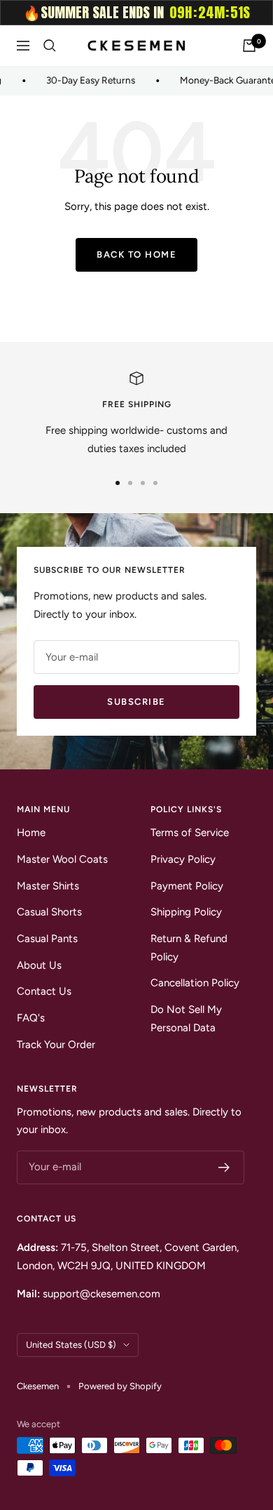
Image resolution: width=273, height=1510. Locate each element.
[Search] (49, 45)
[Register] (224, 1167)
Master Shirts (48, 886)
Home (31, 832)
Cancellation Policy (194, 982)
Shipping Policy (186, 912)
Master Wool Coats (62, 859)
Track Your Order (56, 1044)
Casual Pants (47, 938)
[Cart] (249, 45)
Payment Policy (186, 886)
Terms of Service (189, 832)
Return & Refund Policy (188, 947)
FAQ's (31, 1018)
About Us (39, 965)
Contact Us (44, 991)
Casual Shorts (49, 912)
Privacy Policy (183, 859)
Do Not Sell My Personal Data (186, 1018)
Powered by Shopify (120, 1386)
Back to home (136, 254)
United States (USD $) (71, 1344)
